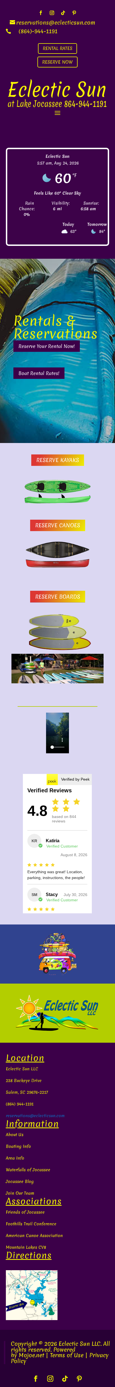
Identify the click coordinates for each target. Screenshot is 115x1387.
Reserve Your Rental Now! (46, 346)
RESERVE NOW (57, 62)
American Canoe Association (34, 1235)
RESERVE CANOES (57, 525)
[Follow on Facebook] (40, 12)
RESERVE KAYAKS (57, 460)
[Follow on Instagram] (51, 12)
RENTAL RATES (57, 48)
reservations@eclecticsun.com (35, 1116)
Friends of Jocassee (25, 1212)
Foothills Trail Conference (31, 1224)
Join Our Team (20, 1193)
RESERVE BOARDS (57, 596)
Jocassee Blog (20, 1181)
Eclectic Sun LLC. (80, 1343)
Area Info (15, 1158)
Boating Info (18, 1146)
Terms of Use (66, 1355)
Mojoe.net (31, 1355)
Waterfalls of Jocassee (28, 1170)
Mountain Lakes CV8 (26, 1247)
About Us (14, 1134)
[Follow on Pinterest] (74, 12)
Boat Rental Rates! (38, 373)
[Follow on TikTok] (63, 12)
